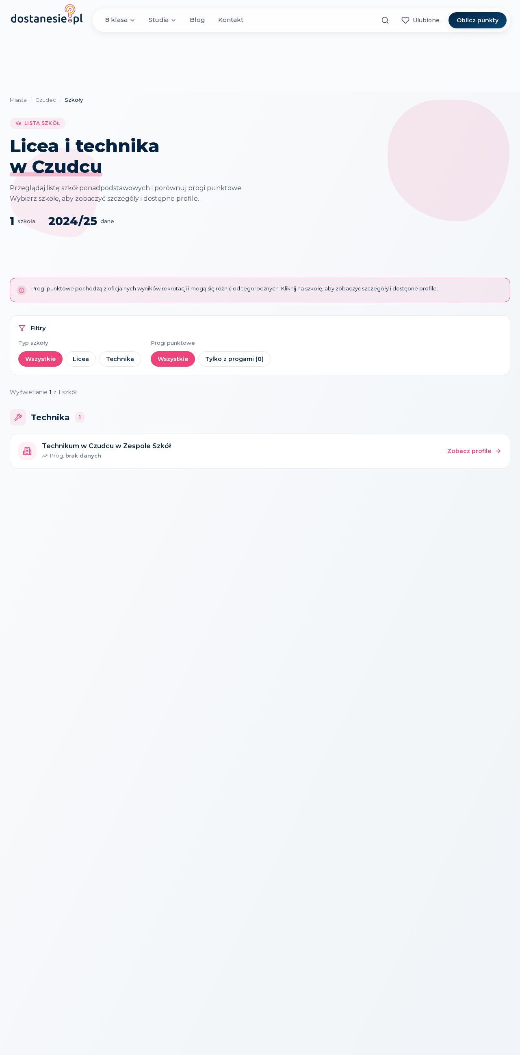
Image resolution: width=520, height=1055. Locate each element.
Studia (159, 20)
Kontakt (230, 20)
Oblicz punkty (477, 20)
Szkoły (74, 100)
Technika (120, 359)
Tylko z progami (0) (234, 359)
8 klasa (116, 20)
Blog (197, 20)
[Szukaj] (385, 20)
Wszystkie (40, 359)
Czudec (45, 100)
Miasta (18, 100)
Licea (81, 359)
